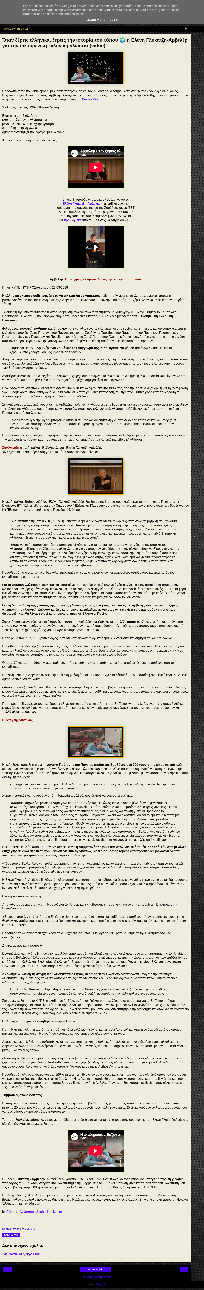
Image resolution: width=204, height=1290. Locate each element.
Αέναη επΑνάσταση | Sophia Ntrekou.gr (34, 1211)
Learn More (96, 20)
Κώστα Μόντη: (92, 99)
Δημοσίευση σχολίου (21, 1254)
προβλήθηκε (72, 220)
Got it (114, 20)
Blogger (100, 1284)
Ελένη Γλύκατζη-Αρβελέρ (82, 203)
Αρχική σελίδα (95, 1269)
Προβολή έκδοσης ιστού (95, 1276)
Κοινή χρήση (11, 1235)
